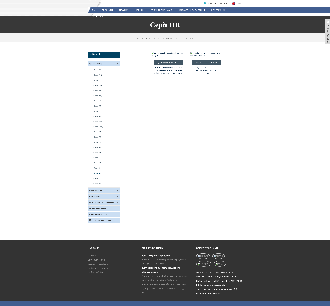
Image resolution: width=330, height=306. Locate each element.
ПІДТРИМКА (97, 16)
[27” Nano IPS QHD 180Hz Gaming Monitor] (168, 54)
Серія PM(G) (98, 90)
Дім (93, 10)
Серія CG (97, 70)
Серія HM (97, 147)
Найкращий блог (96, 272)
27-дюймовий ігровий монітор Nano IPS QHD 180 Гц (169, 63)
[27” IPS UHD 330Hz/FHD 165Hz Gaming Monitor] (206, 54)
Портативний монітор (98, 214)
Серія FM (97, 152)
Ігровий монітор (169, 38)
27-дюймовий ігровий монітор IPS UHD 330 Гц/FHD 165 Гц (207, 63)
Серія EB (97, 168)
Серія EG (97, 101)
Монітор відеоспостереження (101, 202)
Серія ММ (97, 121)
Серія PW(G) (98, 96)
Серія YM (97, 142)
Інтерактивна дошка (97, 208)
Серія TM (97, 137)
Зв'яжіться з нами (161, 10)
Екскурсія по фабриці (98, 264)
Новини (139, 10)
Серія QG (97, 106)
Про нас (124, 10)
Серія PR (97, 178)
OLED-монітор (94, 196)
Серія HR (189, 38)
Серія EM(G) (98, 126)
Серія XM (97, 163)
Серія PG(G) (98, 85)
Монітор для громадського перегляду (100, 221)
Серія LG (97, 80)
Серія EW (97, 157)
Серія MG (97, 183)
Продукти (107, 10)
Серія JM (97, 132)
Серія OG (97, 111)
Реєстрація (218, 10)
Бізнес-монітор (95, 190)
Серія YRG (97, 75)
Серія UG (97, 116)
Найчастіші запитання (191, 10)
